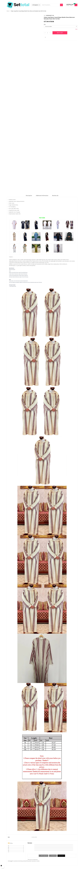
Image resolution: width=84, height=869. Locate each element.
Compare (45, 37)
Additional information (42, 195)
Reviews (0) (55, 195)
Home (8, 11)
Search (61, 5)
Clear (76, 29)
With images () (44, 855)
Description (29, 195)
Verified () (53, 855)
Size (44, 24)
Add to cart (60, 32)
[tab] (29, 196)
